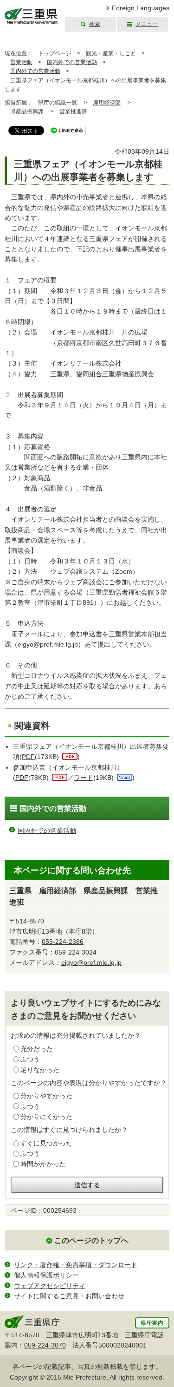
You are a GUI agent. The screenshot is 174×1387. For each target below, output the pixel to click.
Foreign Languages (140, 8)
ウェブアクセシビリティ (49, 1285)
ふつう (30, 1059)
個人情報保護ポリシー (46, 1275)
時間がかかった (43, 1164)
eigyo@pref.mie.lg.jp (91, 962)
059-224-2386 (63, 941)
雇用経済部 (107, 102)
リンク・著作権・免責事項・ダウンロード (75, 1265)
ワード (83, 777)
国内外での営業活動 (72, 62)
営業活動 (21, 62)
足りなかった (39, 1069)
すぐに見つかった (46, 1143)
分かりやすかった (46, 1095)
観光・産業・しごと (111, 53)
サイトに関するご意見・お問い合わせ (69, 1296)
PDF (28, 756)
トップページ (54, 53)
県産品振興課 (27, 111)
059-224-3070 (45, 1345)
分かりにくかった (46, 1116)
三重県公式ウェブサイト (31, 16)
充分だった (36, 1049)
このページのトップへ (91, 1240)
